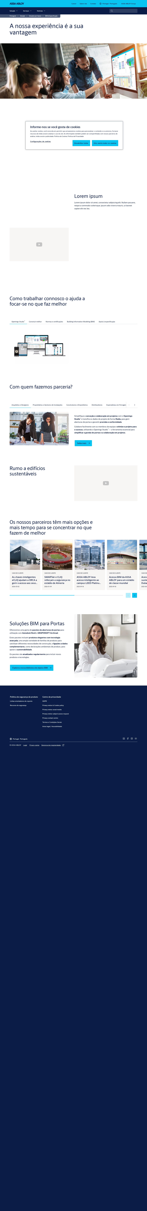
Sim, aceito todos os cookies (105, 143)
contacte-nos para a (113, 171)
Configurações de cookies (40, 141)
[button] (17, 11)
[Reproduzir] (39, 244)
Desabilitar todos (81, 143)
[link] (74, 4)
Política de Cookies (60, 136)
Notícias (40, 11)
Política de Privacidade (76, 136)
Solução (12, 11)
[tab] (18, 321)
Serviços (26, 11)
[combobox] (123, 11)
